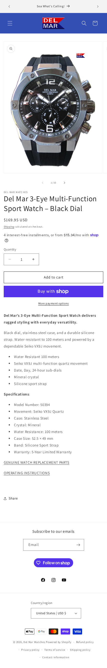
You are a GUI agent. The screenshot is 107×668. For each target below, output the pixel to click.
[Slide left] (42, 182)
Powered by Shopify (58, 642)
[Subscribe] (78, 545)
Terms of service (54, 650)
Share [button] (13, 498)
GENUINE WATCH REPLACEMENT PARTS (36, 462)
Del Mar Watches (34, 642)
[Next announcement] (97, 6)
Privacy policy (30, 650)
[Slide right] (64, 182)
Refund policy (85, 642)
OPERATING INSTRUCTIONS (27, 472)
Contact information (55, 657)
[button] (9, 23)
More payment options (53, 303)
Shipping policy (80, 650)
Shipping (9, 226)
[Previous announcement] (9, 6)
